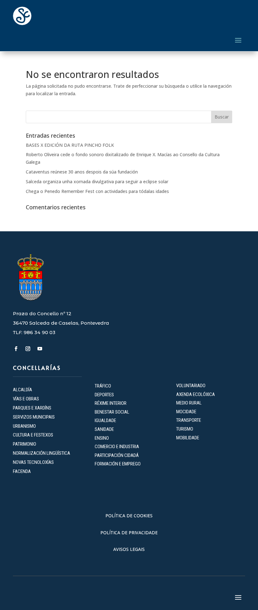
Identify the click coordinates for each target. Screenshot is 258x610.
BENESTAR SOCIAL (112, 412)
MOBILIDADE (187, 438)
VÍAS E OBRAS (26, 399)
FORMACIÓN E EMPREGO (118, 464)
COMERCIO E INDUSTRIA (117, 446)
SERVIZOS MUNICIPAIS (34, 417)
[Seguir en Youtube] (39, 349)
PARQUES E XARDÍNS (32, 408)
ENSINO (102, 438)
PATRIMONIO (24, 444)
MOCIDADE (186, 412)
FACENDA (22, 471)
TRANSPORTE (188, 420)
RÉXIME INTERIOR (110, 403)
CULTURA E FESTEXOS (33, 435)
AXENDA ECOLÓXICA (195, 394)
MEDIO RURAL (189, 403)
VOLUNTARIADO (190, 385)
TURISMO (184, 429)
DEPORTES (104, 395)
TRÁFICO (103, 386)
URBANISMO (24, 426)
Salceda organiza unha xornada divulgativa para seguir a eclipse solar (97, 181)
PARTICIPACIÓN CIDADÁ (117, 455)
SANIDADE (104, 429)
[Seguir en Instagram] (27, 349)
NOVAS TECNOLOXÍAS (33, 462)
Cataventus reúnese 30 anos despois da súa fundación (82, 172)
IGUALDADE (105, 420)
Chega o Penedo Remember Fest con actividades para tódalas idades (97, 191)
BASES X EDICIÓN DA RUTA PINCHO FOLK (70, 145)
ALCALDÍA (22, 390)
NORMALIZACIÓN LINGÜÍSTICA (41, 453)
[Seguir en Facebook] (15, 349)
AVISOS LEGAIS (129, 549)
